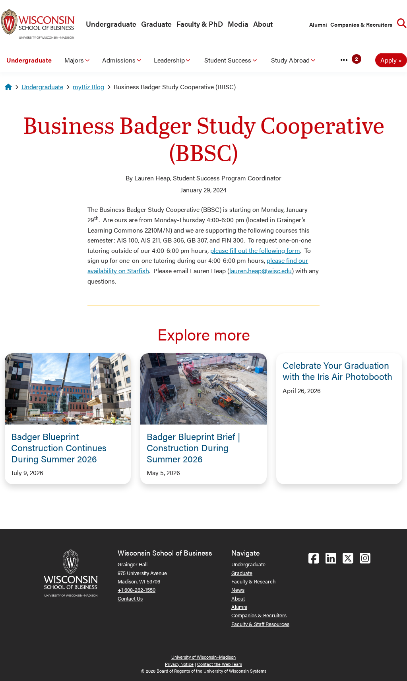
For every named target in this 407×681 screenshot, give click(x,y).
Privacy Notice (179, 664)
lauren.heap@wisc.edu (260, 270)
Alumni (318, 24)
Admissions (119, 60)
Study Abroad (290, 60)
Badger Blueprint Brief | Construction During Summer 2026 (193, 447)
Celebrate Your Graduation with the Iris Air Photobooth (337, 370)
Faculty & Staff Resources (260, 624)
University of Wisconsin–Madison (203, 657)
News (237, 589)
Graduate (156, 24)
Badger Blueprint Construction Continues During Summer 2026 (59, 447)
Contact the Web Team (219, 664)
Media (238, 24)
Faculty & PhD (199, 24)
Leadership (169, 60)
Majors (74, 60)
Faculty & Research (253, 581)
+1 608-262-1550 (136, 589)
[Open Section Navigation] (344, 60)
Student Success (227, 60)
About (263, 24)
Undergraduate (111, 24)
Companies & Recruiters (361, 24)
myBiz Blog (88, 86)
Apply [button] (388, 60)
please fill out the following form (255, 250)
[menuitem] (109, 24)
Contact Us (130, 598)
